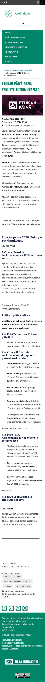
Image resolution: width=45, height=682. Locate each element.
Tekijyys (7, 586)
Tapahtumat (11, 57)
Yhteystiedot (8, 634)
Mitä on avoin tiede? (15, 37)
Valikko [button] (6, 2)
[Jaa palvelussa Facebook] (4, 607)
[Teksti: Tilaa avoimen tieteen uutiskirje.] (22, 662)
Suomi (23, 23)
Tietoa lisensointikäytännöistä (28, 645)
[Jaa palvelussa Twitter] (18, 607)
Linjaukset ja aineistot (16, 47)
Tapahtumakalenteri (22, 70)
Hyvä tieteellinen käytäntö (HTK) (17, 581)
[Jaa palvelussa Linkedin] (11, 607)
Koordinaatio (11, 52)
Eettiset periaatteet (12, 576)
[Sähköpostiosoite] (25, 607)
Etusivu (8, 32)
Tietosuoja (7, 645)
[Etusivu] (18, 12)
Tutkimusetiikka (23, 586)
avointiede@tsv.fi (24, 634)
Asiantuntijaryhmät (15, 42)
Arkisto (8, 62)
